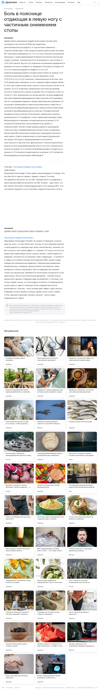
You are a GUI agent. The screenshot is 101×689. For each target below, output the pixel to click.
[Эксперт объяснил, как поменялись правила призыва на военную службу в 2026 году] (82, 637)
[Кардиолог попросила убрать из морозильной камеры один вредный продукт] (82, 351)
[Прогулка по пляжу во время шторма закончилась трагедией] (82, 447)
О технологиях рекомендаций (85, 687)
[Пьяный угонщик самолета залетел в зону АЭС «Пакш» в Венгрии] (50, 415)
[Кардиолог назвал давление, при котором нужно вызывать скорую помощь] (50, 383)
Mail (3, 687)
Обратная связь (70, 687)
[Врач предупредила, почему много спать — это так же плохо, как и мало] (50, 542)
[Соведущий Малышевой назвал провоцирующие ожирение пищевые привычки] (50, 447)
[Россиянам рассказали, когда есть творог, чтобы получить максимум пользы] (19, 415)
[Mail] (3, 2)
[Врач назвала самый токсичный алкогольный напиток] (19, 542)
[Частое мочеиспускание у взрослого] (82, 605)
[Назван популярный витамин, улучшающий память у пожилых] (19, 383)
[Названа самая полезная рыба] (82, 415)
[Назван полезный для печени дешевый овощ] (50, 478)
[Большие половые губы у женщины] (19, 351)
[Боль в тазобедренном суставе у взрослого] (19, 510)
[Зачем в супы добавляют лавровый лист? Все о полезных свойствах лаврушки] (50, 574)
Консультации (8, 8)
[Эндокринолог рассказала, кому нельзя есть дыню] (19, 574)
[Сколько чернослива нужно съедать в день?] (19, 637)
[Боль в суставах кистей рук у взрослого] (19, 669)
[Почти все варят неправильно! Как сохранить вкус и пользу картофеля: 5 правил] (50, 510)
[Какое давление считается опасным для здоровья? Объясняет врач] (50, 351)
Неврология (19, 8)
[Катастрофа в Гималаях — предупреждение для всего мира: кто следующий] (19, 447)
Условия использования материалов (53, 687)
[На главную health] (10, 2)
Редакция (38, 687)
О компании (9, 687)
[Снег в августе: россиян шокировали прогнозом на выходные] (82, 574)
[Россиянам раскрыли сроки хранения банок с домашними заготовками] (82, 669)
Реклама (16, 687)
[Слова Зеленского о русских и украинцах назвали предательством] (82, 542)
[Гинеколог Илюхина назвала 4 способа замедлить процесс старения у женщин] (19, 605)
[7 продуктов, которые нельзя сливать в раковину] (50, 605)
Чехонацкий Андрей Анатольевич (27, 167)
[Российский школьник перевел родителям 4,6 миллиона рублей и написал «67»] (82, 478)
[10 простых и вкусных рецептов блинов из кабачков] (82, 510)
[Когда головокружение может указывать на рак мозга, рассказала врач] (50, 669)
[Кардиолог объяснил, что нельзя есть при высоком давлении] (82, 383)
